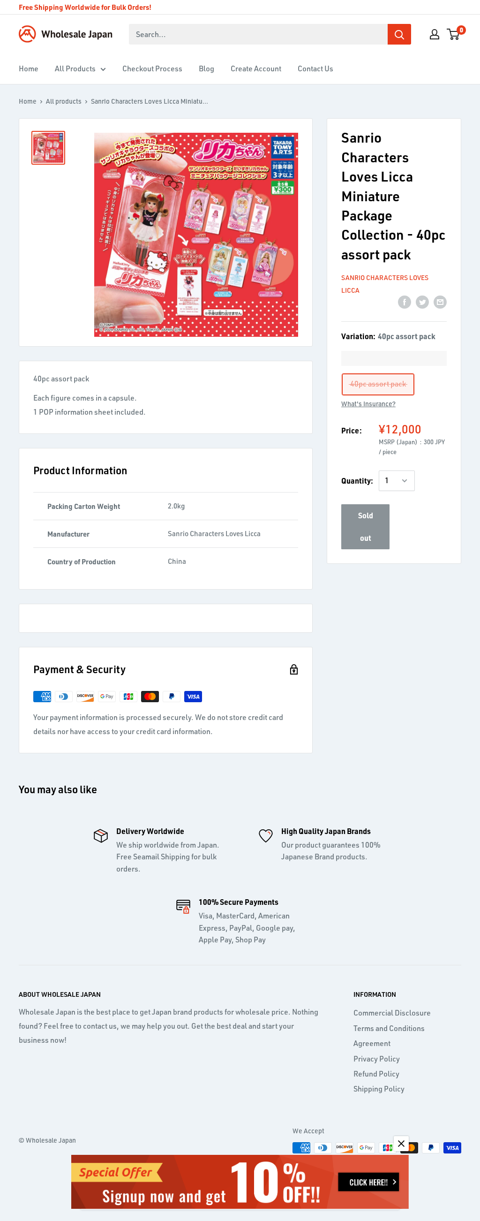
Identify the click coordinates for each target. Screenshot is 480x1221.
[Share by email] (440, 302)
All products (64, 101)
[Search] (399, 34)
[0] (453, 34)
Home (28, 68)
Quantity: (357, 480)
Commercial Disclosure (392, 1012)
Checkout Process (152, 68)
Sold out (365, 526)
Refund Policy (376, 1073)
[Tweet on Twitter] (422, 302)
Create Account (256, 68)
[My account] (434, 34)
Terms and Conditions (389, 1028)
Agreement (371, 1043)
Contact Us (315, 68)
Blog (206, 68)
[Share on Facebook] (404, 302)
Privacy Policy (376, 1058)
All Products (75, 68)
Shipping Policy (379, 1088)
